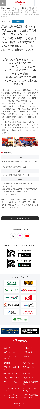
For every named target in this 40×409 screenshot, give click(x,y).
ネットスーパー (28, 348)
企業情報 (26, 356)
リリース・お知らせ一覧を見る (20, 218)
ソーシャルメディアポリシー (11, 390)
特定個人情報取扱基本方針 (30, 383)
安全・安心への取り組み (11, 368)
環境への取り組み (29, 367)
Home (3, 8)
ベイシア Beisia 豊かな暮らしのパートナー (20, 3)
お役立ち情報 (27, 352)
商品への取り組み (29, 363)
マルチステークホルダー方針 (29, 390)
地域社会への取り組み (11, 373)
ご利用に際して (28, 378)
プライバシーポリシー (11, 382)
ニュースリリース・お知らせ (17, 8)
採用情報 (7, 363)
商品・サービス (9, 352)
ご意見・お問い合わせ (11, 378)
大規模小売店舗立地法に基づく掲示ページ (30, 396)
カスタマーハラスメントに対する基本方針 (11, 396)
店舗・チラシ (8, 348)
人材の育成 (26, 373)
